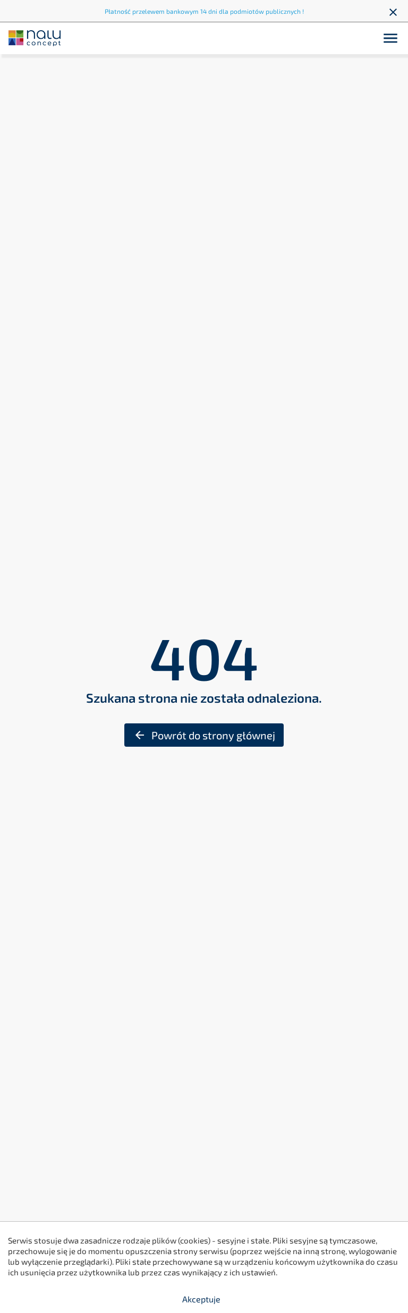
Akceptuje (201, 1299)
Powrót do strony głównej (204, 735)
